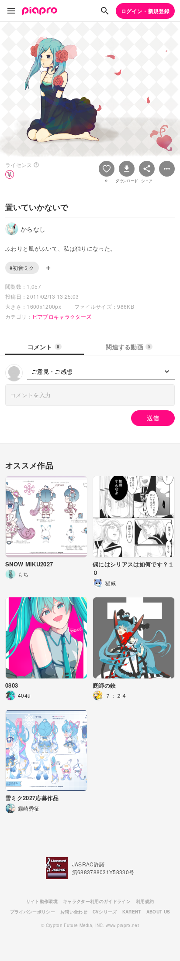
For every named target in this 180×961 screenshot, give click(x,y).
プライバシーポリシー (32, 912)
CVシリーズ (105, 912)
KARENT (131, 912)
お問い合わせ (73, 912)
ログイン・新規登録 (145, 11)
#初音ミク (22, 267)
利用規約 (145, 901)
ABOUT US (158, 912)
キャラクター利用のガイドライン (97, 901)
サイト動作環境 (42, 901)
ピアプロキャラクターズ (62, 316)
